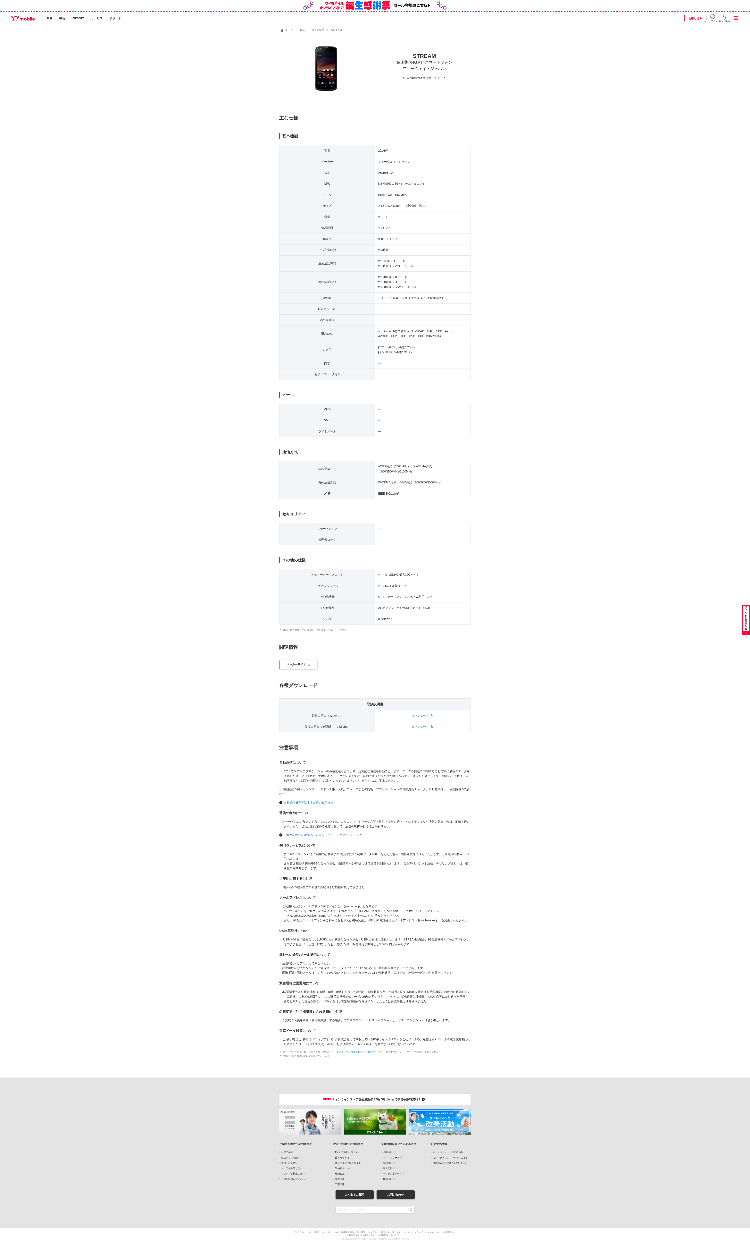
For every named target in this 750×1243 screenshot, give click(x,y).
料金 (49, 18)
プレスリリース (391, 1157)
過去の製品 (318, 30)
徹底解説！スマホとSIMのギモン (450, 1163)
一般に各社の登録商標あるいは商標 (353, 1052)
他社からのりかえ (290, 1157)
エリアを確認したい (291, 1168)
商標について (321, 1232)
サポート (115, 18)
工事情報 (340, 1184)
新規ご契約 (287, 1152)
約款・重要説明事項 (344, 1232)
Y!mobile (22, 18)
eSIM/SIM (77, 18)
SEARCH (411, 1210)
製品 (62, 18)
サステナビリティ (392, 1173)
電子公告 (387, 1168)
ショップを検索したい (293, 1173)
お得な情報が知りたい (293, 1179)
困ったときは (342, 1157)
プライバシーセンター (425, 1232)
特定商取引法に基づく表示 (362, 1235)
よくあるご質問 (354, 1194)
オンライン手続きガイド (348, 1163)
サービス (97, 18)
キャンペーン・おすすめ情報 (448, 1152)
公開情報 (387, 1163)
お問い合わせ (395, 1194)
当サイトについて (303, 1232)
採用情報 (387, 1179)
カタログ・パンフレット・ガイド (450, 1157)
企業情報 (387, 1152)
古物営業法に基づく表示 (389, 1235)
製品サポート (342, 1168)
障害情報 (340, 1179)
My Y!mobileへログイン (347, 1152)
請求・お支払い (289, 1163)
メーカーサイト (296, 664)
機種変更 (340, 1173)
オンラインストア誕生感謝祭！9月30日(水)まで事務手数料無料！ (372, 1099)
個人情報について (365, 1232)
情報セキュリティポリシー (394, 1232)
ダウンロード (420, 715)
